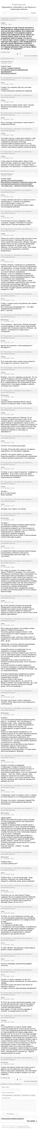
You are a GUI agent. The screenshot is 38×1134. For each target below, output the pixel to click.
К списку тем (5, 52)
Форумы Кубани (23, 1126)
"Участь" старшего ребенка (10, 68)
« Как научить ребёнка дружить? (12, 1118)
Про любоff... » (32, 1121)
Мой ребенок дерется (8, 73)
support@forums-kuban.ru (23, 1127)
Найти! (33, 13)
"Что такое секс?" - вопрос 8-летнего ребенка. (17, 186)
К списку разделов (30, 55)
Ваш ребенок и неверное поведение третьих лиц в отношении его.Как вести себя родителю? (18, 183)
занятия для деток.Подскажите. (12, 180)
